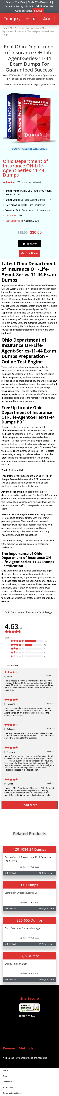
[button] (27, 19)
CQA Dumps (30, 955)
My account (8, 1087)
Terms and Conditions (12, 1093)
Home (4, 28)
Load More (29, 805)
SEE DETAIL (10, 873)
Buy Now (32, 243)
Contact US (7, 1082)
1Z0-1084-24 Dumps (29, 849)
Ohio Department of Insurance (24, 28)
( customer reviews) (28, 182)
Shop (5, 1076)
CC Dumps (29, 884)
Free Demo (31, 253)
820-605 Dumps (30, 920)
